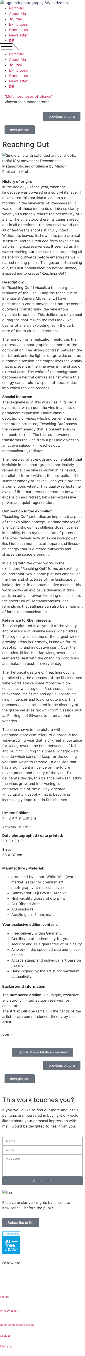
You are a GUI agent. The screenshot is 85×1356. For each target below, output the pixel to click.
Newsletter (18, 35)
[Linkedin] (33, 1279)
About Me (17, 13)
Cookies (5, 1335)
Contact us (18, 29)
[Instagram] (20, 1279)
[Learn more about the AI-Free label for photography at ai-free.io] (11, 1253)
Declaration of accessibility (17, 1325)
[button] (42, 47)
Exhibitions (18, 24)
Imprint (4, 1296)
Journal (15, 19)
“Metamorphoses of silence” (29, 96)
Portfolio (16, 8)
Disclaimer (6, 1346)
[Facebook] (8, 1279)
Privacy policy (9, 1310)
